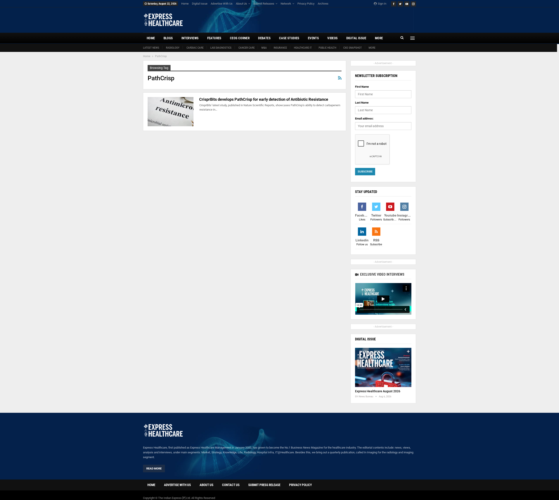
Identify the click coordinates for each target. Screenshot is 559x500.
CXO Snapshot (352, 47)
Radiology (172, 47)
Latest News (151, 47)
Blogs (168, 38)
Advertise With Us (222, 3)
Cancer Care (246, 47)
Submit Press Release (264, 485)
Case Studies (289, 38)
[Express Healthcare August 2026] (383, 367)
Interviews (190, 38)
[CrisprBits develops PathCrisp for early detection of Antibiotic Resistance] (170, 111)
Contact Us (231, 485)
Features (214, 38)
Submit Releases (263, 3)
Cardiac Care (195, 47)
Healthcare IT (303, 47)
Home (185, 3)
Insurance (280, 47)
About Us (241, 3)
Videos (332, 38)
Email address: (364, 118)
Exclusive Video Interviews (381, 274)
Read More (154, 468)
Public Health (327, 47)
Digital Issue (199, 3)
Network (286, 3)
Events (313, 38)
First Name (362, 86)
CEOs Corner (240, 38)
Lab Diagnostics (220, 47)
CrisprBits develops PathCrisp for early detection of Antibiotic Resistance (263, 99)
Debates (264, 38)
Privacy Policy (305, 3)
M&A (264, 47)
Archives (323, 3)
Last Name (362, 102)
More (372, 47)
